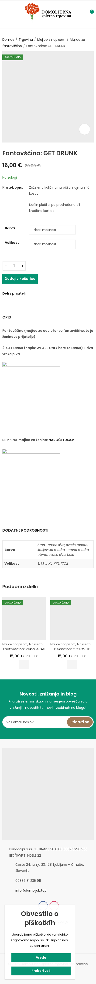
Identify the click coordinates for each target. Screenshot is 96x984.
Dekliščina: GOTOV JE (72, 649)
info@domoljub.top (31, 890)
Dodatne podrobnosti (25, 530)
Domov (8, 39)
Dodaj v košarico (20, 278)
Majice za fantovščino (44, 644)
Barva (10, 228)
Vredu (41, 957)
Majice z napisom (51, 39)
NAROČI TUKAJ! (61, 440)
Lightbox (84, 129)
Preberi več (40, 970)
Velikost (12, 242)
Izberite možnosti (24, 664)
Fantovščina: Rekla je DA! (24, 649)
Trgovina (26, 39)
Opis (6, 317)
